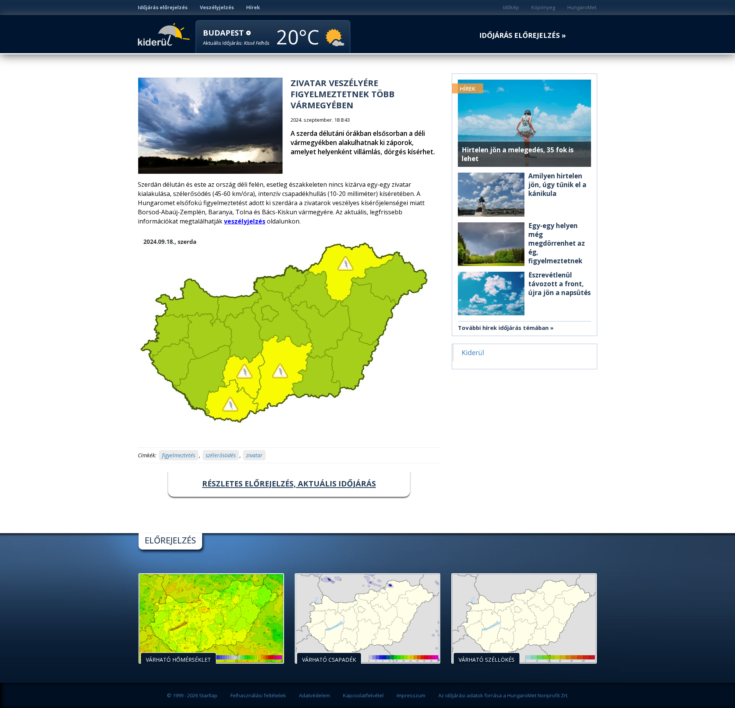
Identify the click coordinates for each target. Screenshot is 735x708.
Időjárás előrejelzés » (522, 35)
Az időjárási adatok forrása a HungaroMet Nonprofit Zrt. (503, 695)
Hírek (253, 7)
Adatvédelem (314, 695)
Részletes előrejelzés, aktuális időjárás (289, 483)
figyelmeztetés (178, 455)
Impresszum (411, 695)
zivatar (254, 455)
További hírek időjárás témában (503, 327)
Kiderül (165, 33)
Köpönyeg (543, 7)
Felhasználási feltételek (258, 695)
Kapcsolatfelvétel (363, 695)
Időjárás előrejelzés (163, 7)
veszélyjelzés (244, 221)
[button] (236, 37)
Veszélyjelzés (217, 7)
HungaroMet (581, 7)
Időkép (511, 7)
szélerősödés (221, 455)
